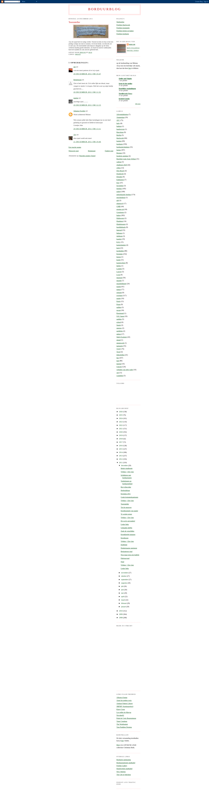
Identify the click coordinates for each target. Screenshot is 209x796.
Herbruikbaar (125, 490)
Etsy (118, 183)
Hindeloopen (120, 224)
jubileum (119, 236)
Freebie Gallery (121, 766)
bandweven (120, 129)
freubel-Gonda (124, 99)
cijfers (118, 168)
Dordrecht (119, 174)
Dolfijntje (124, 545)
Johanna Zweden (79, 111)
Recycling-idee (126, 487)
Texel (118, 352)
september (125, 579)
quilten (118, 307)
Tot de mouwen (126, 507)
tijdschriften (120, 355)
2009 (121, 614)
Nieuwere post (74, 151)
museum (119, 278)
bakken (118, 126)
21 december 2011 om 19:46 (87, 142)
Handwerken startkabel (124, 769)
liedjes (118, 266)
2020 (121, 432)
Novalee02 (120, 715)
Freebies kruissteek (123, 28)
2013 (121, 456)
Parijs (118, 301)
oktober (124, 576)
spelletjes (119, 331)
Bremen (119, 153)
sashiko (119, 319)
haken (118, 215)
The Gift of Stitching (123, 775)
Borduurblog (104, 9)
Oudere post (109, 151)
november (124, 573)
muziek (118, 281)
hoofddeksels (121, 227)
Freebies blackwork (123, 25)
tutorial (118, 364)
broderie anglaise (122, 156)
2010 (121, 611)
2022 (121, 425)
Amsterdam (120, 117)
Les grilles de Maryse (123, 712)
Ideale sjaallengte (126, 468)
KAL (118, 242)
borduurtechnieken (122, 147)
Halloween (120, 218)
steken (118, 334)
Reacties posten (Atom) (87, 156)
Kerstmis (119, 254)
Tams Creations (121, 721)
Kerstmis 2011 (126, 494)
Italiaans (119, 233)
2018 (121, 439)
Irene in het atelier (125, 83)
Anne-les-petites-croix (124, 700)
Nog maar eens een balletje (130, 555)
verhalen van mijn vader (124, 370)
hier (129, 68)
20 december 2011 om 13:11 (87, 129)
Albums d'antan (121, 697)
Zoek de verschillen (127, 531)
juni (122, 590)
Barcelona (119, 132)
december (124, 465)
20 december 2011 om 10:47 (87, 74)
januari (123, 607)
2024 (121, 418)
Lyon (118, 275)
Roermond (120, 313)
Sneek (118, 325)
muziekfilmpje (121, 284)
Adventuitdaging (122, 114)
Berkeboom (77, 80)
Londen (119, 269)
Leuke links (125, 524)
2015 (121, 449)
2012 (121, 459)
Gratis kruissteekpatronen (129, 497)
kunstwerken (120, 263)
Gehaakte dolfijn (126, 528)
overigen (119, 295)
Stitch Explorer (121, 337)
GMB (118, 206)
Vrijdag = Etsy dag (127, 472)
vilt (117, 373)
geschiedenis (120, 197)
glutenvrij (119, 203)
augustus (124, 583)
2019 (121, 435)
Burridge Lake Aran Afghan (126, 159)
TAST (118, 349)
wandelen (119, 376)
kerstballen (120, 251)
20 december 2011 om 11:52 (87, 92)
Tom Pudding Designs (124, 727)
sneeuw (119, 328)
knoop (118, 257)
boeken (118, 141)
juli (122, 586)
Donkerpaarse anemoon (129, 548)
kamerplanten (121, 245)
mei (122, 593)
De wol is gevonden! (128, 521)
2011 (121, 462)
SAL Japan (120, 316)
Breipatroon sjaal (126, 551)
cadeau (118, 162)
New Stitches (121, 772)
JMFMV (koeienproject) (124, 706)
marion (75, 98)
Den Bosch (120, 171)
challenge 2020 (121, 165)
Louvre (118, 272)
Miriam (132, 44)
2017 (121, 442)
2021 (121, 429)
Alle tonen (137, 104)
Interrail (119, 230)
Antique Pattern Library (124, 703)
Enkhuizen (120, 180)
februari (124, 603)
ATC (118, 120)
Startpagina (120, 22)
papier (118, 298)
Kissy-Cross (120, 709)
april (123, 596)
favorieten (119, 186)
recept (118, 310)
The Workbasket (122, 724)
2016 (121, 445)
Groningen (120, 212)
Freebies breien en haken (125, 31)
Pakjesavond (125, 558)
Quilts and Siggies (125, 78)
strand (118, 340)
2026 (121, 412)
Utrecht (119, 367)
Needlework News (125, 93)
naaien (118, 287)
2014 (121, 452)
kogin (118, 260)
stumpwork (120, 343)
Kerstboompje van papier (129, 511)
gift (117, 200)
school (118, 322)
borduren (119, 144)
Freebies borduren (122, 34)
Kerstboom (124, 538)
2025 (121, 415)
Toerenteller (125, 504)
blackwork (120, 138)
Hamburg (119, 221)
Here (118, 745)
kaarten (118, 239)
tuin (117, 361)
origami (119, 292)
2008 (121, 618)
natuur (118, 289)
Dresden (119, 177)
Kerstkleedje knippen (128, 534)
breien (78, 54)
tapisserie (119, 346)
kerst (118, 248)
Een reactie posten (75, 147)
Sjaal (122, 562)
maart (123, 600)
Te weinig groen (126, 514)
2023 (121, 422)
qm (74, 67)
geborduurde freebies (123, 195)
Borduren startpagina (123, 760)
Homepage (91, 151)
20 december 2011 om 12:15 (87, 105)
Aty (74, 135)
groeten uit (120, 209)
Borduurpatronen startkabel (125, 763)
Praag (118, 304)
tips (117, 358)
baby (118, 123)
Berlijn (118, 135)
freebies (119, 189)
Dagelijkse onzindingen (127, 88)
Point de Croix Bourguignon (126, 718)
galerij (118, 191)
